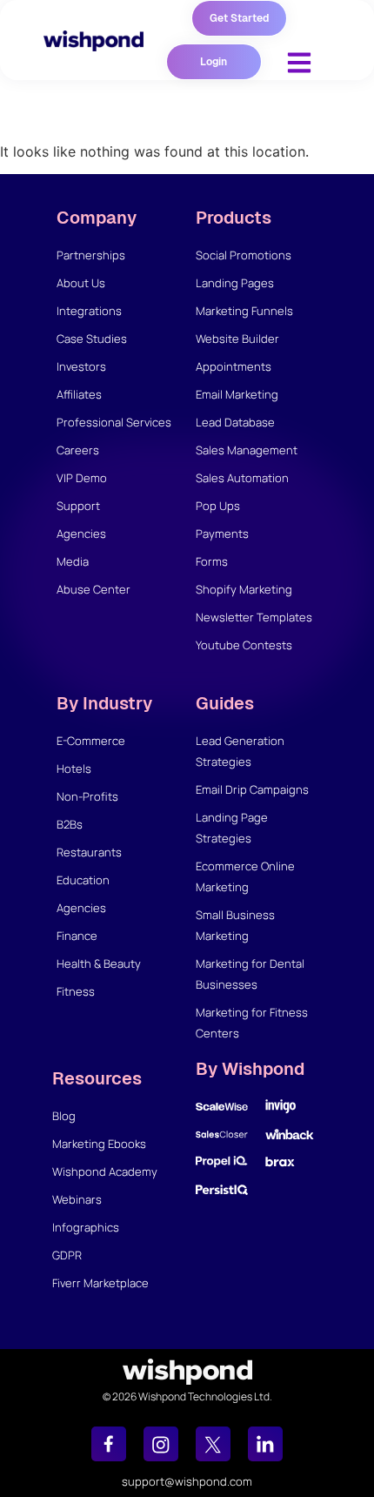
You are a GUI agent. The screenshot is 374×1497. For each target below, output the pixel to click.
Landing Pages (235, 283)
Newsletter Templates (254, 617)
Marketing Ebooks (99, 1143)
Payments (222, 533)
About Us (81, 283)
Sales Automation (242, 478)
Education (83, 880)
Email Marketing (237, 394)
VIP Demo (82, 478)
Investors (81, 366)
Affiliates (79, 394)
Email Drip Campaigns (252, 789)
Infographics (85, 1227)
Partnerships (91, 255)
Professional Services (114, 422)
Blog (64, 1116)
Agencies (81, 533)
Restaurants (89, 852)
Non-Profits (87, 796)
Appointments (233, 366)
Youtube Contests (244, 645)
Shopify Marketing (244, 589)
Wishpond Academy (104, 1171)
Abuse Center (93, 589)
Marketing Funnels (244, 311)
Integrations (89, 311)
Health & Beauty (99, 963)
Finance (77, 935)
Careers (78, 450)
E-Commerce (91, 740)
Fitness (76, 991)
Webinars (77, 1199)
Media (73, 561)
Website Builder (237, 338)
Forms (212, 561)
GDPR (67, 1255)
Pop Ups (218, 506)
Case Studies (92, 338)
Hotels (74, 768)
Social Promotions (243, 255)
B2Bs (70, 824)
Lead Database (235, 422)
